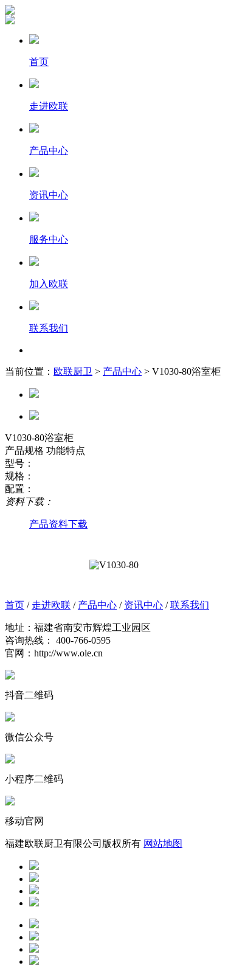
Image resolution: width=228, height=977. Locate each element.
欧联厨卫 (73, 371)
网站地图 (162, 843)
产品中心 (122, 371)
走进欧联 (51, 605)
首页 (14, 605)
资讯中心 (143, 605)
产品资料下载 (58, 524)
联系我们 (189, 605)
